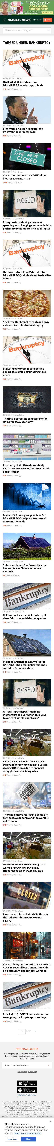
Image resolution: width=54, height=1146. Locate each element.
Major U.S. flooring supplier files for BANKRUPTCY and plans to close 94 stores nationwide (24, 518)
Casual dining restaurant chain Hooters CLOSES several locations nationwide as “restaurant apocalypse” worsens (27, 967)
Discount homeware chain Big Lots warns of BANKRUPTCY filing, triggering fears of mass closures (24, 867)
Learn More (12, 1139)
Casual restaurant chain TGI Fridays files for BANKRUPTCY (24, 177)
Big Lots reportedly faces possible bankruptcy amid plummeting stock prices (24, 372)
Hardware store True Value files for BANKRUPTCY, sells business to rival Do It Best (27, 275)
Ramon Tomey (19, 125)
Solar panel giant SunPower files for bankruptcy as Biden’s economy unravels (24, 568)
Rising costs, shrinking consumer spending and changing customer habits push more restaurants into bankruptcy (27, 225)
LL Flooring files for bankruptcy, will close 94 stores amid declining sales (24, 616)
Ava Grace (18, 172)
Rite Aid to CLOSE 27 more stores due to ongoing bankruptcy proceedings (25, 1016)
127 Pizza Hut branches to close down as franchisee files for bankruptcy (26, 323)
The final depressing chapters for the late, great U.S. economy (25, 420)
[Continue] (48, 1065)
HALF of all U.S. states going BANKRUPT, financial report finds (23, 83)
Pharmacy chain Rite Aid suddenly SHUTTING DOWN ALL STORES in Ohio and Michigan (26, 468)
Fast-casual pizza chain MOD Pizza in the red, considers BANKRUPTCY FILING (25, 917)
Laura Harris (19, 219)
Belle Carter (19, 561)
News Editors (19, 415)
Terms (21, 1104)
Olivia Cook (18, 365)
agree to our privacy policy (27, 1133)
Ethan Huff (18, 78)
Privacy (15, 1104)
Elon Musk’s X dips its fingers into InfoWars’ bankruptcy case (23, 130)
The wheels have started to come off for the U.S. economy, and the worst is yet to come (26, 818)
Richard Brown (20, 611)
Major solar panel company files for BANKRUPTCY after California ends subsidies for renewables (25, 665)
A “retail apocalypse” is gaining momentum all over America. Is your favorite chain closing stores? (24, 714)
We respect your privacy (27, 1072)
